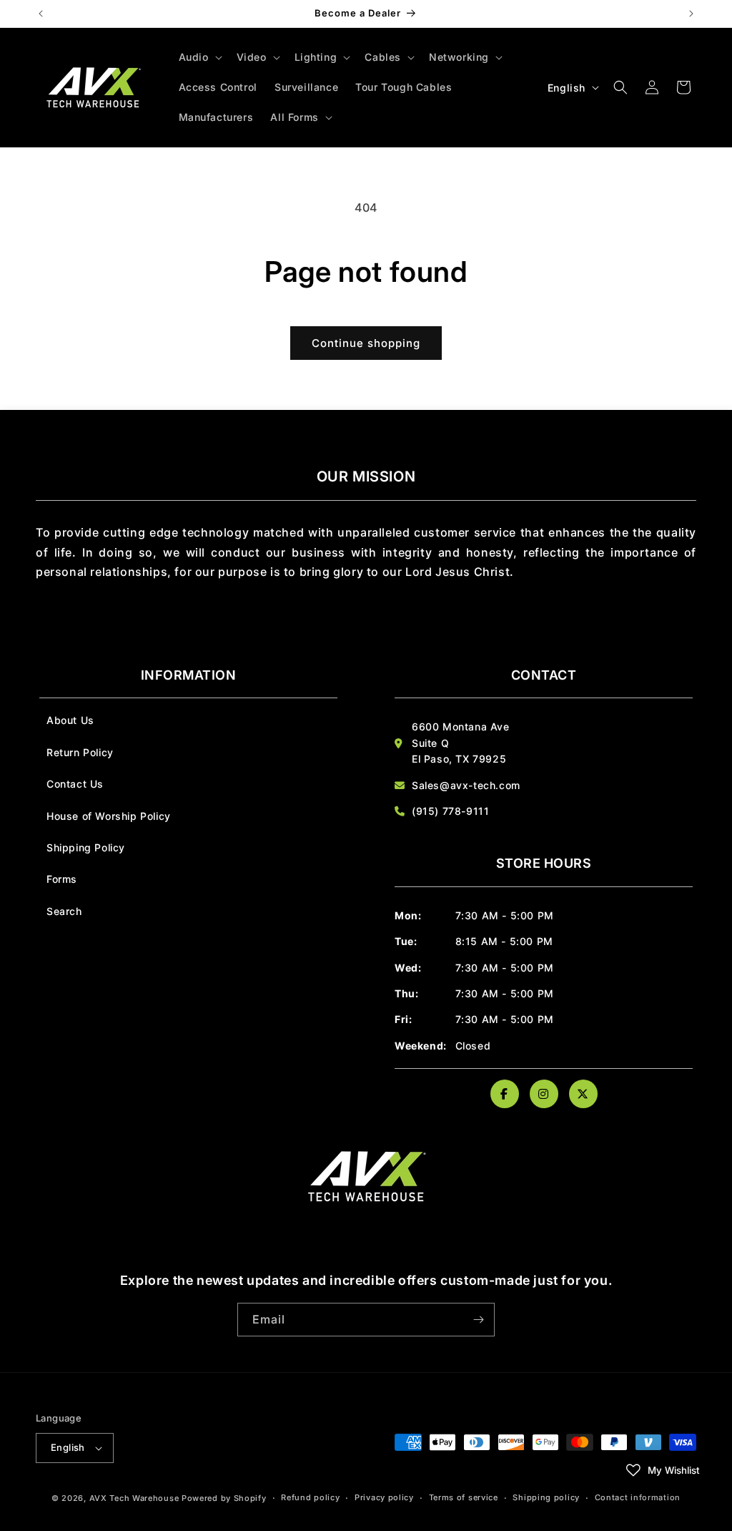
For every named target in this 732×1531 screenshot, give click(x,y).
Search (64, 911)
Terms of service (463, 1497)
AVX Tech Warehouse (134, 1498)
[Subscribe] (478, 1319)
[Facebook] (504, 1094)
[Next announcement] (691, 13)
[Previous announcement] (40, 13)
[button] (199, 57)
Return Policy (80, 752)
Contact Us (75, 784)
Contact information (638, 1497)
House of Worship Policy (108, 816)
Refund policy (310, 1497)
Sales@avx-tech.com (466, 785)
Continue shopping (366, 343)
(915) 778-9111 (450, 811)
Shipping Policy (85, 847)
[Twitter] (583, 1094)
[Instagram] (544, 1094)
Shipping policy (546, 1497)
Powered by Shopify (224, 1498)
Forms (61, 879)
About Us (70, 720)
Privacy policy (384, 1497)
